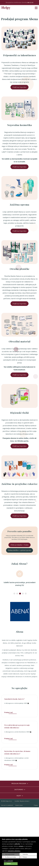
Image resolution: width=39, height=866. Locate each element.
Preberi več (8, 712)
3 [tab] (19, 594)
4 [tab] (22, 594)
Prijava (36, 805)
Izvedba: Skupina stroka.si (22, 801)
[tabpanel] (19, 578)
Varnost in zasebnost (7, 805)
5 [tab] (25, 594)
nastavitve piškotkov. (14, 851)
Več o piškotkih (8, 861)
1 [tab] (14, 594)
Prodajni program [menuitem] (18, 783)
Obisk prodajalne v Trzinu (19, 545)
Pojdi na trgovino (19, 87)
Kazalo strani (19, 805)
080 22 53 (30, 2)
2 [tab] (17, 594)
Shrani (9, 863)
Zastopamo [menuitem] (18, 789)
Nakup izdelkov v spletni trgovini (19, 550)
